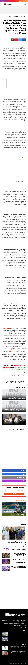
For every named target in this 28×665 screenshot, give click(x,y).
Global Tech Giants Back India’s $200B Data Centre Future (18, 567)
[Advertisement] (14, 452)
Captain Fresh (16, 16)
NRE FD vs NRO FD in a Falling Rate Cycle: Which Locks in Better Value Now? (17, 648)
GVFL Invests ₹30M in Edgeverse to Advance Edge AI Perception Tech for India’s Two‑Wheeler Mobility (14, 542)
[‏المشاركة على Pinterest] (16, 39)
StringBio (10, 351)
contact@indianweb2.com (19, 625)
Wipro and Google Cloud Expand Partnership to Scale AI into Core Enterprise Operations (18, 548)
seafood (13, 375)
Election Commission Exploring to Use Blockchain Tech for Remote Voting (13, 382)
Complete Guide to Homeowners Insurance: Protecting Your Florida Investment (18, 653)
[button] (2, 1)
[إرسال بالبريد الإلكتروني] (12, 39)
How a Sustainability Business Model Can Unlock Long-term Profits (17, 633)
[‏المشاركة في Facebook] (24, 39)
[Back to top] (25, 662)
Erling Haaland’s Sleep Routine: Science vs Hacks (14, 512)
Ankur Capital (8, 16)
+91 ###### (22, 627)
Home (2, 1)
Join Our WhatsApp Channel (18, 368)
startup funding (20, 377)
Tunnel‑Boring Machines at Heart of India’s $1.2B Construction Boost (20, 554)
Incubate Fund (21, 375)
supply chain (12, 377)
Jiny (12, 348)
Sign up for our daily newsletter (14, 366)
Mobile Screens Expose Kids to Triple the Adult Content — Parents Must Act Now (19, 561)
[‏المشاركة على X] (20, 39)
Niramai (16, 345)
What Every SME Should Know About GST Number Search (17, 638)
